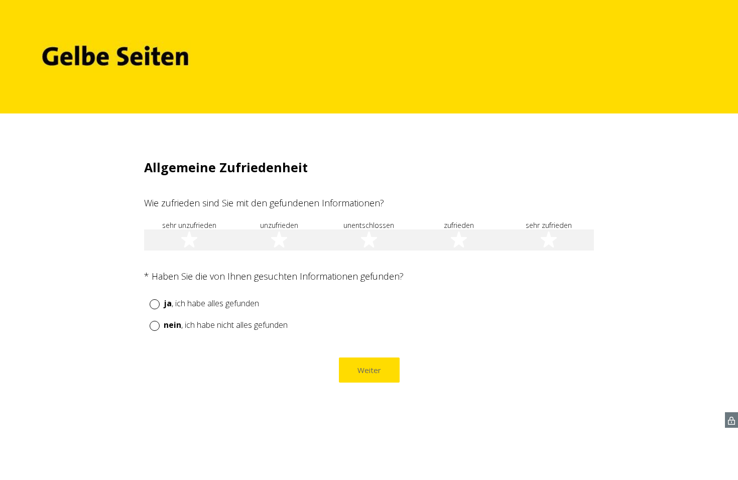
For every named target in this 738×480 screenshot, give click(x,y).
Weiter (369, 370)
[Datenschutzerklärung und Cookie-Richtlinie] (731, 420)
